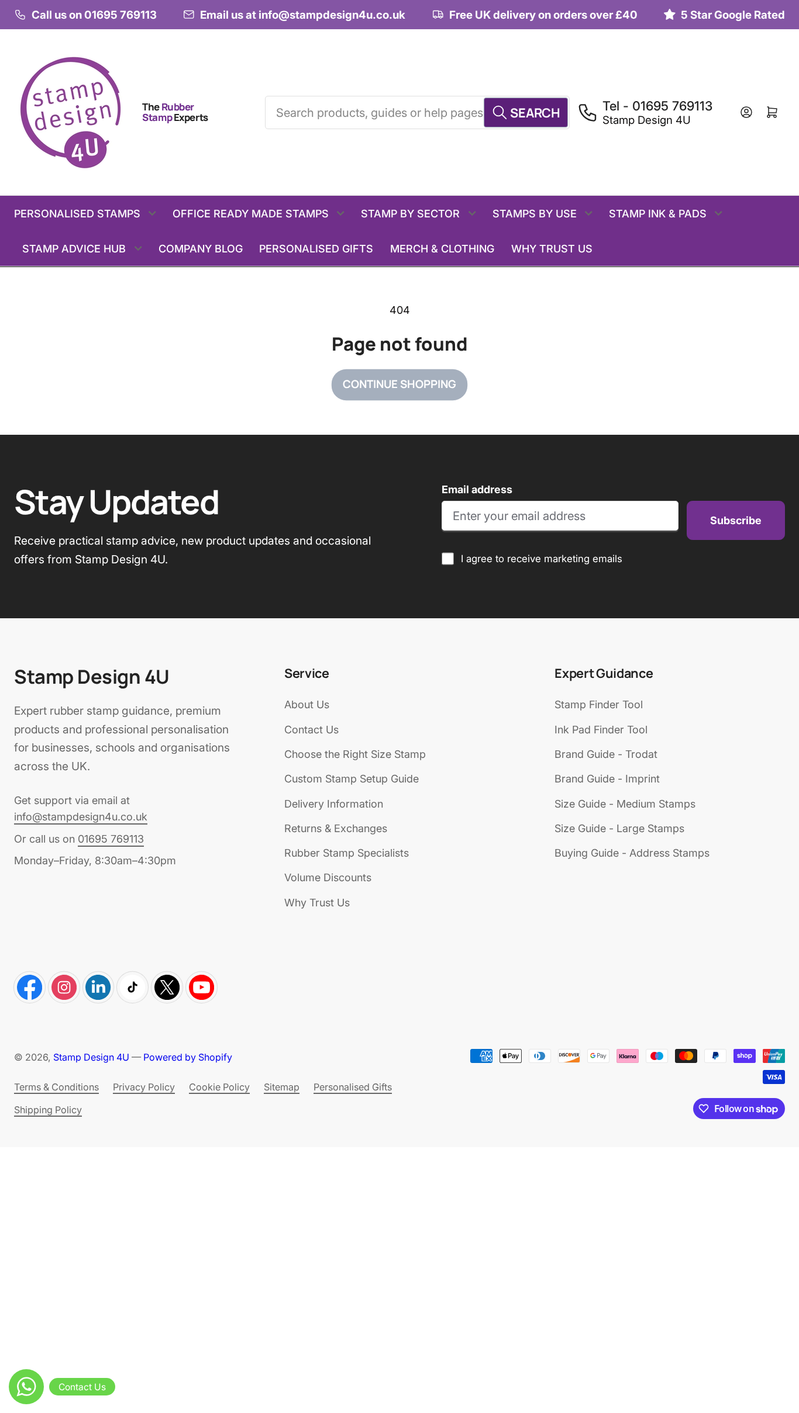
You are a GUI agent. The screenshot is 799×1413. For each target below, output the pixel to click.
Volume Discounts (327, 877)
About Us (306, 704)
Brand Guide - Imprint (607, 779)
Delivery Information (333, 804)
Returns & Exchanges (335, 828)
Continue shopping (399, 384)
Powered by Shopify (187, 1057)
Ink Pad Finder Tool (601, 729)
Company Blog (201, 249)
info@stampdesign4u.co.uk (80, 817)
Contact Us (311, 729)
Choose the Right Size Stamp (355, 754)
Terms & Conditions (56, 1087)
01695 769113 (111, 839)
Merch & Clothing (442, 249)
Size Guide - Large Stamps (619, 828)
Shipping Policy (48, 1110)
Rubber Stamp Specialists (346, 853)
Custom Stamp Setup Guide (351, 779)
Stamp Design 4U (91, 1057)
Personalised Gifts (316, 249)
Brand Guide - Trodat (606, 754)
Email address (477, 489)
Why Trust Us (552, 249)
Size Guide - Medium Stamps (625, 804)
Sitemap (281, 1087)
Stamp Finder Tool (599, 704)
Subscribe (736, 520)
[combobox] (417, 112)
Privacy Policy (144, 1087)
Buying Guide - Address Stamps (632, 853)
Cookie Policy (219, 1087)
